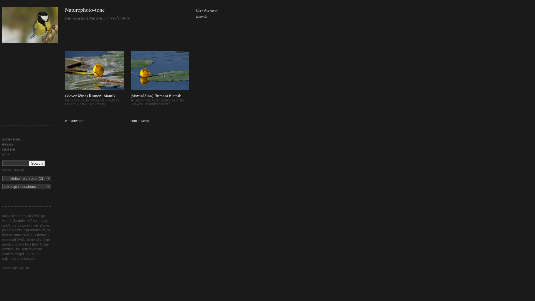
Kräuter (112, 100)
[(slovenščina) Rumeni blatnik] (94, 89)
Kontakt (201, 16)
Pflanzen (72, 100)
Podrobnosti (74, 121)
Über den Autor (207, 10)
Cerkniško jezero (92, 104)
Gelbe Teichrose (92, 100)
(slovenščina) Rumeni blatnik (90, 95)
